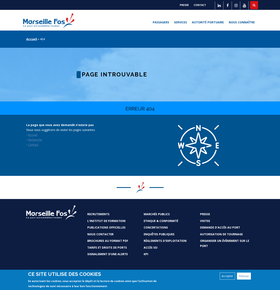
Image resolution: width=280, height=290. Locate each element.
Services (180, 22)
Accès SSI (150, 247)
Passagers (161, 22)
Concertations (156, 227)
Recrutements (98, 214)
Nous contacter (100, 234)
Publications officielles (106, 227)
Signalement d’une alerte (107, 254)
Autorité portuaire (208, 22)
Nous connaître (242, 22)
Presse (184, 5)
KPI (146, 254)
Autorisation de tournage (221, 234)
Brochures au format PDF (107, 241)
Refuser (244, 276)
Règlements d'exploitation (165, 241)
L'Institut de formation (106, 221)
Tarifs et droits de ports (107, 247)
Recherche (35, 140)
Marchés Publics (157, 214)
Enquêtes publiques (159, 234)
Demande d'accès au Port (220, 227)
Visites (205, 221)
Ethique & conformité (161, 221)
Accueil (31, 39)
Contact (200, 5)
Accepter (227, 276)
